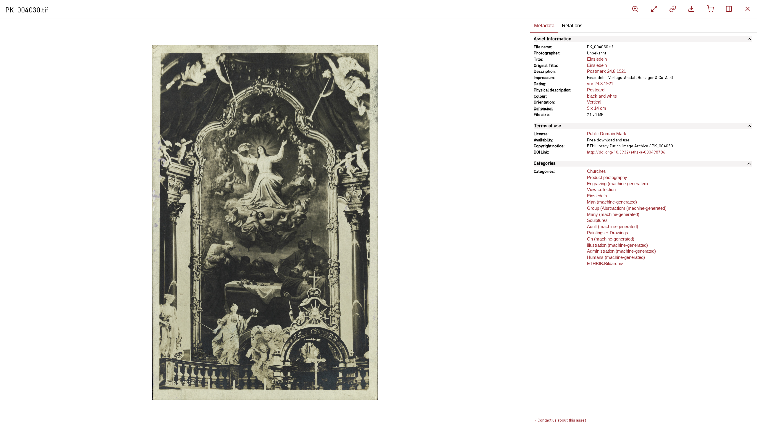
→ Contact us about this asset (559, 420)
